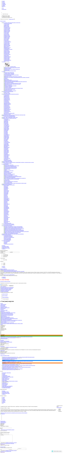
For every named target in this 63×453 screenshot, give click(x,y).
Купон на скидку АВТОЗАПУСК (9, 274)
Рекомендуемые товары (6, 393)
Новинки (3, 245)
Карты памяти (4, 380)
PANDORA (5, 254)
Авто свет (3, 373)
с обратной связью (3, 304)
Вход (3, 8)
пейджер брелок (2, 308)
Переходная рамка (5, 383)
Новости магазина (4, 284)
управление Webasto (3, 306)
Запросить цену (8, 451)
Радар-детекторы (5, 384)
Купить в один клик (10, 443)
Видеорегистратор (5, 377)
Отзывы (3, 5)
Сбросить (3, 267)
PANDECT (4, 277)
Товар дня (3, 248)
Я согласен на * (9, 347)
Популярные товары (5, 246)
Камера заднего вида (5, 379)
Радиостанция (4, 385)
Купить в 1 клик (2, 341)
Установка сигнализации (4, 291)
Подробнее (2, 340)
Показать (3, 266)
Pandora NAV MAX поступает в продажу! (10, 270)
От (0, 252)
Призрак (5, 256)
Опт (3, 403)
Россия (5, 259)
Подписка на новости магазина (5, 281)
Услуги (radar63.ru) (3, 286)
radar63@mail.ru (59, 407)
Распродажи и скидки (5, 247)
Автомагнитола (4, 375)
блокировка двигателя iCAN (4, 307)
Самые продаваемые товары (4, 355)
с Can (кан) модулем (3, 310)
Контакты (3, 6)
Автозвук (3, 374)
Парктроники (4, 382)
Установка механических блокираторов (6, 288)
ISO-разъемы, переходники (6, 372)
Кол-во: (1, 427)
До (10, 252)
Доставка (3, 2)
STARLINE (5, 255)
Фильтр (1, 324)
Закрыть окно (11, 19)
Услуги (3, 398)
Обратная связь (2, 421)
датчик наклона (2, 305)
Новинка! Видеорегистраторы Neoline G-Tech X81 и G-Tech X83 (14, 271)
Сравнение (7, 341)
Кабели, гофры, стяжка (5, 378)
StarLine (1, 303)
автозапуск (2, 309)
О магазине (4, 4)
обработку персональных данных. (11, 347)
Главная (3, 1)
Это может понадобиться (6, 387)
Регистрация (4, 9)
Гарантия (3, 3)
